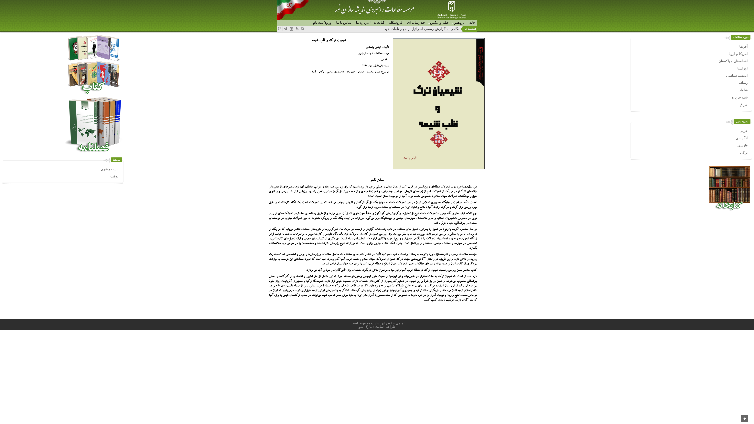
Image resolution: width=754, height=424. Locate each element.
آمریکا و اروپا (738, 54)
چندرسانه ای (416, 23)
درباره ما (362, 23)
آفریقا (743, 46)
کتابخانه (378, 23)
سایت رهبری (110, 169)
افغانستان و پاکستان (733, 61)
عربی (744, 131)
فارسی (742, 145)
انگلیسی (742, 138)
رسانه (743, 83)
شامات (743, 90)
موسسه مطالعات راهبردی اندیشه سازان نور (374, 11)
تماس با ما (343, 23)
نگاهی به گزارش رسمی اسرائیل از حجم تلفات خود (421, 29)
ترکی (744, 152)
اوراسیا (742, 68)
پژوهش (459, 23)
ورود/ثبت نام (322, 23)
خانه (472, 23)
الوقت (114, 176)
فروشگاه (395, 23)
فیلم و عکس (439, 23)
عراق (744, 105)
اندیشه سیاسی (737, 76)
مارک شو (366, 327)
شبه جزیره (740, 97)
